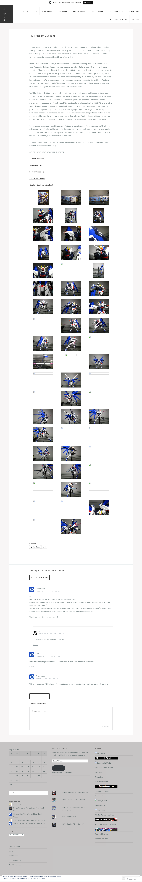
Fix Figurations (116, 11)
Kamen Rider (133, 11)
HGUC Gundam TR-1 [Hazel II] (73, 824)
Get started (87, 2)
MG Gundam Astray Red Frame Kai (75, 792)
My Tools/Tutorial (118, 19)
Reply (31, 622)
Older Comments (41, 577)
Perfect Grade (97, 11)
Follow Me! (58, 768)
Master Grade (79, 11)
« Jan (10, 784)
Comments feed (15, 860)
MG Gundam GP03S (69, 816)
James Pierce (18, 808)
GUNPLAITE (17, 824)
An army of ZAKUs (36, 158)
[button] (43, 197)
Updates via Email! (59, 748)
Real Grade (62, 11)
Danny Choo (99, 772)
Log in (11, 851)
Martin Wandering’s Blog (104, 815)
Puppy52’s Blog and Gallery (105, 824)
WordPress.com (15, 865)
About (26, 11)
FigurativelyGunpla (37, 178)
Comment (105, 726)
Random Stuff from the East (41, 185)
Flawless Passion (101, 781)
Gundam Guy (99, 796)
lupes (15, 805)
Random (135, 19)
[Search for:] (28, 793)
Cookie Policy (42, 878)
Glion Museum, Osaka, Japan (35, 824)
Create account (14, 846)
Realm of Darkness (102, 834)
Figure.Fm (99, 777)
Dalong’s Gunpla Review (104, 768)
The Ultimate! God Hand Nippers (32, 820)
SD (36, 11)
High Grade (47, 11)
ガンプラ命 (4, 14)
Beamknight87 (35, 165)
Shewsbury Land (101, 839)
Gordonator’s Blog (102, 791)
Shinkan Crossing (36, 172)
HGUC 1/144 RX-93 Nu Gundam (73, 800)
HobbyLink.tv (100, 805)
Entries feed (13, 855)
